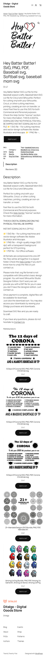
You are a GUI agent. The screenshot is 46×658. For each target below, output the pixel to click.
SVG (22, 158)
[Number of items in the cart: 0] (40, 5)
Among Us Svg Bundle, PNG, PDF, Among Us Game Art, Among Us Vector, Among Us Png (23, 582)
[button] (39, 23)
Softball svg (37, 156)
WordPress (39, 653)
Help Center (19, 212)
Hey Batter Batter (27, 154)
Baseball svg (25, 150)
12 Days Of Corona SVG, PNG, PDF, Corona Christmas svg (23, 370)
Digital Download (27, 152)
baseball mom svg (32, 147)
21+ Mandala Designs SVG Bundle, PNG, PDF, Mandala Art (23, 528)
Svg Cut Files (13, 13)
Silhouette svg (26, 156)
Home (5, 13)
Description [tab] (11, 164)
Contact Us (19, 322)
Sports (21, 13)
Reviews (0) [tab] (11, 169)
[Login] (36, 5)
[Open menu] (32, 5)
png (35, 154)
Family (11, 152)
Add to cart (12, 139)
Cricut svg (35, 150)
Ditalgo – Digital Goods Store (10, 5)
